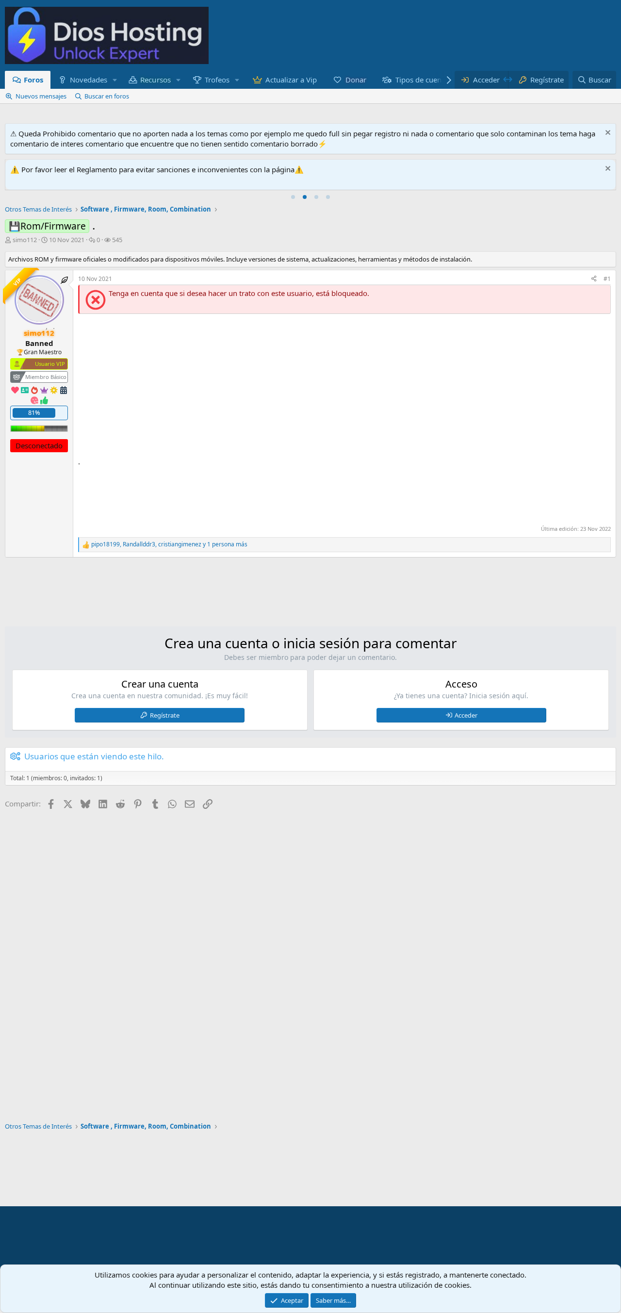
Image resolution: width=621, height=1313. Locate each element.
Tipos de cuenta (421, 79)
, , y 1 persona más (169, 544)
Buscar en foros (106, 96)
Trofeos (217, 79)
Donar (356, 79)
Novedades (88, 79)
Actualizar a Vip (291, 79)
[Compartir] (594, 279)
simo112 (25, 239)
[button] (114, 80)
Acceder (466, 715)
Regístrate (165, 715)
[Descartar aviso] (607, 134)
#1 (607, 279)
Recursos (156, 79)
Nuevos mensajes (41, 96)
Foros (33, 79)
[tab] (293, 197)
